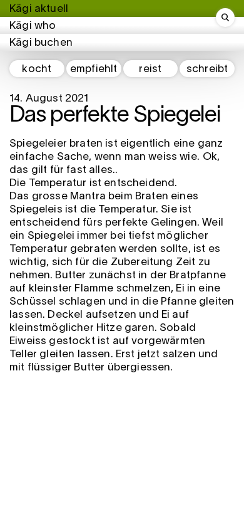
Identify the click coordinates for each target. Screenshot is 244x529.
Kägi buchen (41, 43)
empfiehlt (94, 69)
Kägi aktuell (38, 9)
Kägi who (32, 26)
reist (150, 69)
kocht (36, 69)
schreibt (207, 69)
